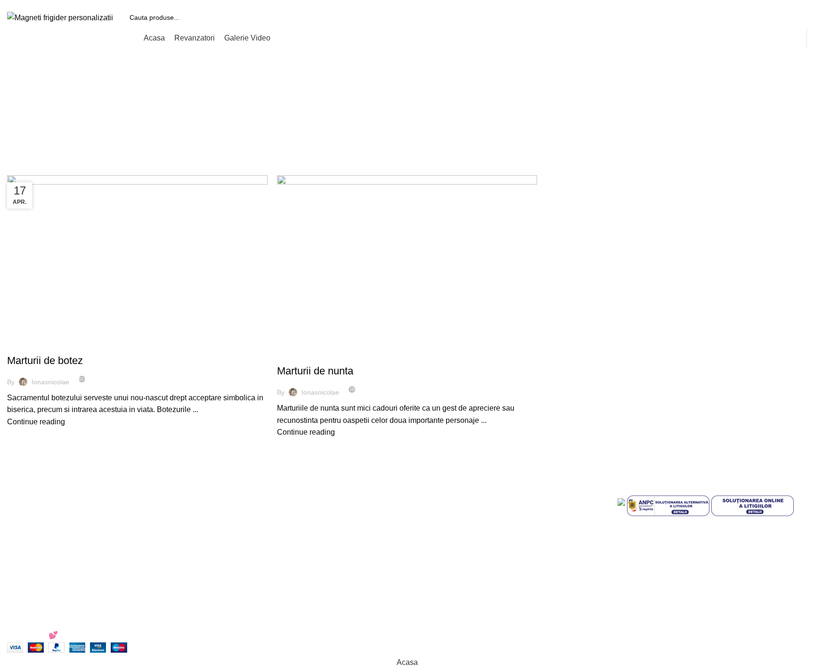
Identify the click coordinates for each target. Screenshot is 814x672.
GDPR (425, 562)
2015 (399, 122)
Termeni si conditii (444, 491)
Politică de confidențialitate (459, 509)
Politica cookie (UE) (447, 527)
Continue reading (36, 422)
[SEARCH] (796, 17)
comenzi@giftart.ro (268, 531)
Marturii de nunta (315, 371)
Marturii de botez (45, 360)
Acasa (375, 122)
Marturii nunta (306, 354)
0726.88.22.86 (80, 3)
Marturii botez (36, 343)
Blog (422, 579)
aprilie (424, 122)
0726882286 (246, 491)
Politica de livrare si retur (455, 544)
